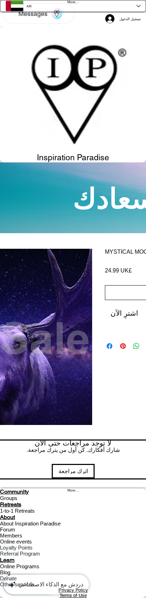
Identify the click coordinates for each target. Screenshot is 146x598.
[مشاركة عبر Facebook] (109, 346)
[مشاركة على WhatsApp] (136, 346)
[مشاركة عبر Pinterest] (123, 346)
